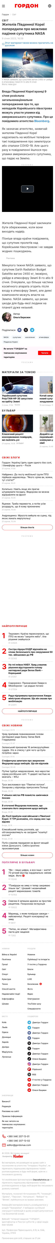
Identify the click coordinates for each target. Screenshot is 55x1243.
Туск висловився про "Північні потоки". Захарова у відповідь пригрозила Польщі (25, 786)
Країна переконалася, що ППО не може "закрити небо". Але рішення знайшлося (28, 636)
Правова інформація (12, 1116)
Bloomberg (41, 121)
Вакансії (6, 1101)
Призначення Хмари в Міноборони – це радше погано (27, 684)
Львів (4, 1027)
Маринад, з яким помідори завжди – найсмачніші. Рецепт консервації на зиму (28, 916)
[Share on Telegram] (32, 330)
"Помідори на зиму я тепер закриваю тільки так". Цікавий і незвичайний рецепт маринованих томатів (29, 888)
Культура (6, 979)
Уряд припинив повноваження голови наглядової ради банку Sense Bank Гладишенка (22, 737)
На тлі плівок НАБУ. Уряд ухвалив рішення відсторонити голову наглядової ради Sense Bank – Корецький (27, 668)
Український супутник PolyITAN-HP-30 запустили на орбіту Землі (17, 398)
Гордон (5, 14)
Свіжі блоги (11, 457)
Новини (5, 948)
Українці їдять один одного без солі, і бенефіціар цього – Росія (27, 464)
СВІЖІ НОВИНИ (12, 725)
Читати (44, 353)
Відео (30, 994)
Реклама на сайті (10, 1111)
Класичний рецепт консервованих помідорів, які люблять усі (17, 437)
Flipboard (37, 1069)
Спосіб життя (8, 989)
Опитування (33, 999)
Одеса (5, 1032)
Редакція (6, 1106)
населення (30, 337)
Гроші (5, 964)
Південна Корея (11, 342)
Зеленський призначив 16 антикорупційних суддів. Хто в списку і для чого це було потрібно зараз (25, 750)
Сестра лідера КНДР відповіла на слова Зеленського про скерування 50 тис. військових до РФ (30, 652)
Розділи (31, 948)
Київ (4, 1022)
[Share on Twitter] (26, 330)
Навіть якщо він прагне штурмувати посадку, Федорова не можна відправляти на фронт (25, 492)
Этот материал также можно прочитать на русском (29, 44)
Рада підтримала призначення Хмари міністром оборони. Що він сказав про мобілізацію (30, 698)
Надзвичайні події (11, 994)
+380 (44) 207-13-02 (18, 1140)
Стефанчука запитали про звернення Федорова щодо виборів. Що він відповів (26, 762)
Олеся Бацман (39, 1059)
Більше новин (27, 855)
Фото (30, 989)
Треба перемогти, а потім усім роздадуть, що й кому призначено (24, 505)
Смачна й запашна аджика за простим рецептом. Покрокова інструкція (29, 902)
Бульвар (9, 410)
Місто (5, 1016)
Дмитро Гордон (40, 1022)
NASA (6, 337)
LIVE (30, 979)
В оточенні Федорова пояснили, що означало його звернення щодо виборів (25, 807)
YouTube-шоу (34, 1004)
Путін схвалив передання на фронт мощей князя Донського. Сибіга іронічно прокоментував (25, 845)
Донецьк (6, 1037)
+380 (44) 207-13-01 (18, 1136)
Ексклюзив (33, 984)
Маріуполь (7, 1052)
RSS (34, 1074)
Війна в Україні (9, 954)
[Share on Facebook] (19, 330)
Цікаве (5, 1004)
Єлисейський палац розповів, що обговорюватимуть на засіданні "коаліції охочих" (24, 832)
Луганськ (6, 1057)
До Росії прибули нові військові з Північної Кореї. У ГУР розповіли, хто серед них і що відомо (26, 819)
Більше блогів (27, 527)
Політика (6, 959)
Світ (14, 14)
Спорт (5, 974)
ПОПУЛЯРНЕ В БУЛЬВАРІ (18, 862)
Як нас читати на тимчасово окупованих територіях (13, 1124)
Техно (17, 405)
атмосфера (44, 337)
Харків (5, 1042)
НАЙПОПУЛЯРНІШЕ (15, 626)
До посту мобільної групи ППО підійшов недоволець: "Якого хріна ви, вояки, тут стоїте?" (27, 477)
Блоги (30, 969)
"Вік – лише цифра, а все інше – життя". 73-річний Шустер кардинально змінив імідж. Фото (30, 873)
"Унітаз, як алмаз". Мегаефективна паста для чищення (27, 930)
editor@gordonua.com (19, 1145)
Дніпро (5, 1047)
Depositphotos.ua (41, 1179)
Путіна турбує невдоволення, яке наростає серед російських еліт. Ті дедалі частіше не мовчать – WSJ (26, 774)
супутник (17, 337)
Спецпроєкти (34, 1008)
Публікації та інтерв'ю (39, 959)
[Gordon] (26, 6)
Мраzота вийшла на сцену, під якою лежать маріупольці (26, 517)
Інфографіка (8, 999)
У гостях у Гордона (37, 964)
